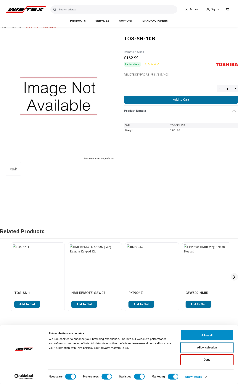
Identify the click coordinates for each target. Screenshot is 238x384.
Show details (193, 376)
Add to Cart (181, 99)
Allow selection (207, 347)
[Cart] (227, 9)
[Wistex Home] (26, 9)
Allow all (207, 335)
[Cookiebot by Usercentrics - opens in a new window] (24, 377)
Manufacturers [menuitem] (155, 20)
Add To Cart (27, 304)
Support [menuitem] (126, 20)
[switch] (107, 377)
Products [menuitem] (78, 20)
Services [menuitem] (102, 20)
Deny (207, 359)
